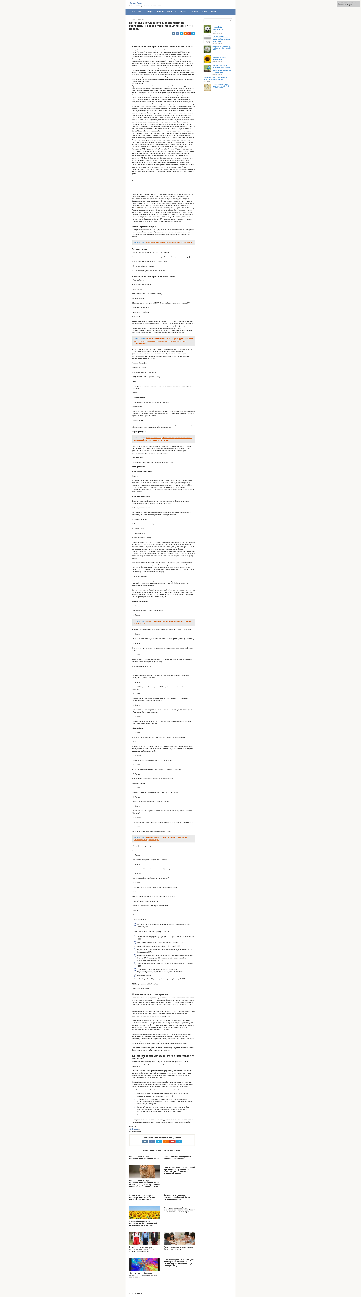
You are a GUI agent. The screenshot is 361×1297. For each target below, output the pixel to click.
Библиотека (194, 12)
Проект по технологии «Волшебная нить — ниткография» (220, 57)
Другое (213, 12)
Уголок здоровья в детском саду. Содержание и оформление (219, 28)
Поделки (183, 12)
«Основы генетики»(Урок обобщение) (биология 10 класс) (221, 48)
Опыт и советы (136, 12)
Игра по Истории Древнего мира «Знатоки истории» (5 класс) (215, 78)
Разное (204, 12)
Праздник (160, 12)
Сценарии (149, 12)
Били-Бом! (135, 3)
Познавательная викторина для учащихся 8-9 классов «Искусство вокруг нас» (221, 38)
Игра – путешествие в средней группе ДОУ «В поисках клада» (220, 86)
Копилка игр (171, 12)
